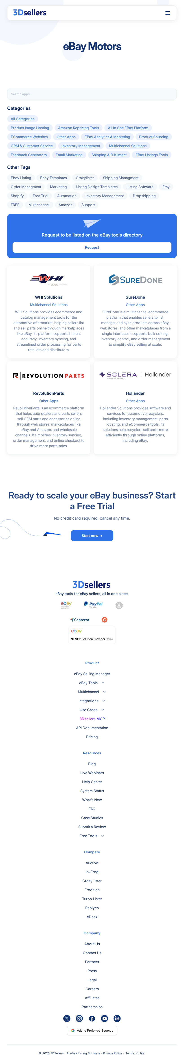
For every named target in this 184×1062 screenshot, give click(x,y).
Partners (92, 962)
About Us (92, 944)
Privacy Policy (112, 1053)
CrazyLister (92, 881)
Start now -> (92, 535)
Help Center (92, 782)
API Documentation (92, 728)
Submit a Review (92, 827)
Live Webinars (92, 773)
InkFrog (92, 872)
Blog (92, 764)
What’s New (92, 800)
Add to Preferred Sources (95, 1030)
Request (92, 247)
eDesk (92, 917)
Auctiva (92, 863)
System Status (92, 791)
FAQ (92, 809)
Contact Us (92, 953)
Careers (92, 989)
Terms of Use (134, 1053)
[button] (167, 13)
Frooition (92, 890)
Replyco (92, 908)
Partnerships (92, 1007)
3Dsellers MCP (92, 719)
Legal (92, 980)
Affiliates (92, 998)
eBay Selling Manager (92, 674)
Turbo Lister (92, 899)
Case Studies (92, 818)
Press (92, 971)
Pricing (92, 737)
